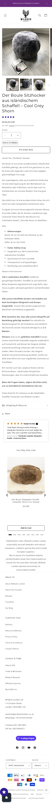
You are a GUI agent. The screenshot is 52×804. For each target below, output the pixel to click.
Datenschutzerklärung (20, 794)
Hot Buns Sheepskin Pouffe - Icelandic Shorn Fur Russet (26, 500)
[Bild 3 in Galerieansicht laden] (39, 84)
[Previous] (7, 495)
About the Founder (13, 590)
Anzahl (4, 130)
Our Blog (9, 608)
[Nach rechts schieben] (49, 85)
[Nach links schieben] (3, 85)
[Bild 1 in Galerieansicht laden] (13, 84)
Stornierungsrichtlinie (36, 798)
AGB (32, 794)
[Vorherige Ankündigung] (5, 3)
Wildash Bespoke (12, 677)
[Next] (44, 495)
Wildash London (15, 790)
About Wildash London (15, 584)
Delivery (9, 624)
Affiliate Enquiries (13, 683)
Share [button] (7, 413)
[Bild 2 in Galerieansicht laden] (26, 84)
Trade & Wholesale (13, 671)
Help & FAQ (10, 665)
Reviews (8, 596)
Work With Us (11, 689)
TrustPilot (9, 602)
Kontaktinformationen (18, 798)
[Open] (6, 797)
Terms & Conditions (13, 642)
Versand (11, 126)
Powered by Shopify (28, 790)
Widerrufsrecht (42, 790)
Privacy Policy (11, 636)
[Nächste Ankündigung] (47, 3)
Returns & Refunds (13, 630)
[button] (5, 15)
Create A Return (12, 648)
